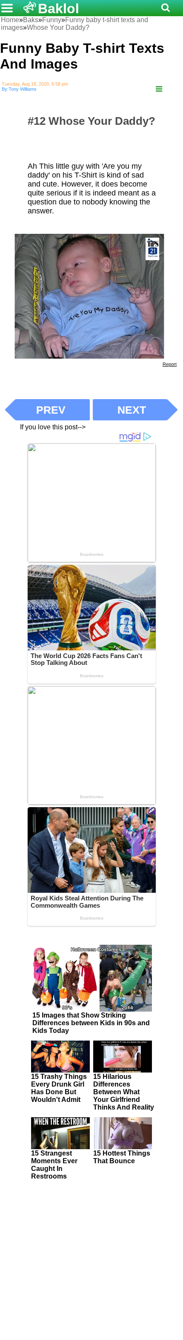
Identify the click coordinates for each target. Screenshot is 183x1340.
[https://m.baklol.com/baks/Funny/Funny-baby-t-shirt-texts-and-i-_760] (159, 89)
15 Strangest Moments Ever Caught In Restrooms (54, 1165)
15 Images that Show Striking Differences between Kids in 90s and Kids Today (91, 1023)
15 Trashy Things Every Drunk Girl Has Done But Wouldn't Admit (59, 1088)
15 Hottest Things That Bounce (121, 1157)
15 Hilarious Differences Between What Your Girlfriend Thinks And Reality (123, 1092)
